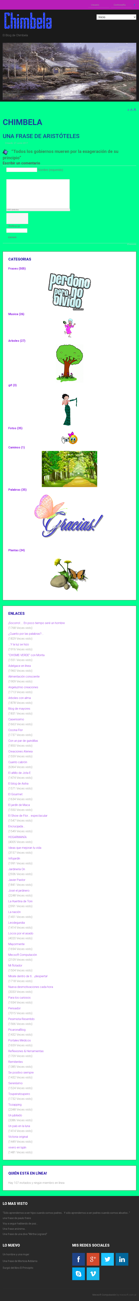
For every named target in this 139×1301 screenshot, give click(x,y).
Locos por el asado (20, 933)
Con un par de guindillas (23, 740)
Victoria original (18, 1136)
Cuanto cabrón (17, 762)
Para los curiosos (19, 997)
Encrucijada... (16, 826)
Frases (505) (17, 268)
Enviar (12, 237)
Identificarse (134, 5)
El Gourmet (15, 794)
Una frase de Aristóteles (41, 136)
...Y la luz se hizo (18, 644)
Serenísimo (15, 1083)
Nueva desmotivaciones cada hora (30, 987)
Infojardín (14, 858)
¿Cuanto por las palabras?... (26, 633)
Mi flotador (15, 965)
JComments (131, 244)
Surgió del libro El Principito (18, 1267)
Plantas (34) (16, 550)
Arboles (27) (16, 340)
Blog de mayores (19, 708)
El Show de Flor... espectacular (27, 815)
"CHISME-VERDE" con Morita (26, 655)
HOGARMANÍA (17, 837)
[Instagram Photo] (17, 176)
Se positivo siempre (21, 1072)
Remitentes (15, 1062)
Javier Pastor (16, 880)
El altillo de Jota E (19, 773)
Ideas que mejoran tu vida (24, 847)
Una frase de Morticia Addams (20, 1261)
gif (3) (12, 385)
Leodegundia (16, 922)
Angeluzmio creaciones (23, 687)
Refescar (14, 226)
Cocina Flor (15, 730)
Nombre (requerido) (50, 169)
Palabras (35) (17, 489)
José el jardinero (19, 890)
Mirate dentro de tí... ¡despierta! (27, 976)
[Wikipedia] (26, 176)
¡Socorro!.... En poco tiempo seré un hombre (36, 623)
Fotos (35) (15, 428)
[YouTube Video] (8, 176)
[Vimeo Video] (22, 176)
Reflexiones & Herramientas (26, 1051)
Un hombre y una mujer (16, 1254)
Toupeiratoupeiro (19, 1094)
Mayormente (16, 944)
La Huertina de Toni (20, 901)
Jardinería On (16, 869)
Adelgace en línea (19, 666)
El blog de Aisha (18, 783)
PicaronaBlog (17, 1029)
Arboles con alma (19, 698)
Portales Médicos (19, 1040)
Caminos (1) (16, 447)
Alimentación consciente (24, 676)
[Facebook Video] (13, 176)
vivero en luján (17, 1147)
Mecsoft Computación (22, 955)
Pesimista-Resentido (21, 1019)
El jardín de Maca (19, 805)
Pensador (14, 1008)
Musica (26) (16, 314)
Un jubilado (15, 1115)
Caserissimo (16, 719)
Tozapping (15, 1104)
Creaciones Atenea (20, 751)
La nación (14, 912)
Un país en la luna (19, 1126)
